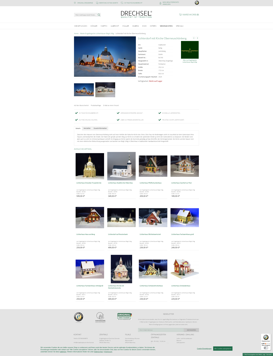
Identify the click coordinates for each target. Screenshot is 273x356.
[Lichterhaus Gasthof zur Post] (185, 166)
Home (76, 33)
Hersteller (87, 128)
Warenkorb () (190, 14)
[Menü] (269, 335)
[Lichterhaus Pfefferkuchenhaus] (153, 166)
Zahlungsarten (181, 342)
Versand (268, 354)
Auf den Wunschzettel (81, 105)
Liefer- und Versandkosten (184, 338)
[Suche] (99, 15)
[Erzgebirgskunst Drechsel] (136, 14)
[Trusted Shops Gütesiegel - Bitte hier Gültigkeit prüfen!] (197, 2)
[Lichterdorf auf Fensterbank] (121, 217)
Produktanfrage (96, 105)
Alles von (190, 61)
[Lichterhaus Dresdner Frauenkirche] (90, 166)
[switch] (266, 348)
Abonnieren (191, 330)
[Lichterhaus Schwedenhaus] (185, 269)
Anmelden (166, 4)
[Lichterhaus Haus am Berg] (90, 217)
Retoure (179, 340)
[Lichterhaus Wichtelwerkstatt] (153, 217)
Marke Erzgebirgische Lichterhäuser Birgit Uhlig (97, 33)
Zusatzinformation (100, 128)
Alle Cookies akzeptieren (222, 348)
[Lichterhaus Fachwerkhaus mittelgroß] (90, 269)
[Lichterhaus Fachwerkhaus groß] (185, 217)
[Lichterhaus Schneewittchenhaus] (153, 269)
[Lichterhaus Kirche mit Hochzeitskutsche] (121, 269)
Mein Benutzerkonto (171, 2)
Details (78, 128)
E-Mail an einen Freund (111, 105)
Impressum (108, 352)
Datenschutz (98, 352)
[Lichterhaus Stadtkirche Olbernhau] (121, 166)
